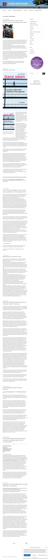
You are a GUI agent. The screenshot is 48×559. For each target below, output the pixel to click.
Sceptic (31, 37)
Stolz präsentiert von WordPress (12, 556)
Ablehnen (34, 555)
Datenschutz (31, 10)
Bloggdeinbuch (19, 179)
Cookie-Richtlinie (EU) (38, 10)
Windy (31, 42)
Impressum (25, 10)
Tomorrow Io (32, 40)
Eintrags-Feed (32, 51)
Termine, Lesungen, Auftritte (17, 10)
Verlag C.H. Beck (12, 179)
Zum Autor (9, 10)
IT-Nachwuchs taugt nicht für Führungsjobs (10, 488)
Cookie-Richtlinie (34, 557)
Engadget (31, 26)
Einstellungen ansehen (42, 555)
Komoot (31, 30)
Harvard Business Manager (9, 391)
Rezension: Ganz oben (9, 70)
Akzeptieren (27, 555)
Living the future (18, 4)
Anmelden (31, 49)
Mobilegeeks (32, 33)
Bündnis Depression (33, 23)
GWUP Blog (32, 28)
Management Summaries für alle (12, 256)
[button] (46, 547)
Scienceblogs (32, 38)
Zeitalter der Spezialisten (21, 391)
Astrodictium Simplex (33, 21)
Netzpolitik (31, 35)
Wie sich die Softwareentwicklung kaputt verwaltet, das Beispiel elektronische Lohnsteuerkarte (14, 440)
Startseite (4, 10)
